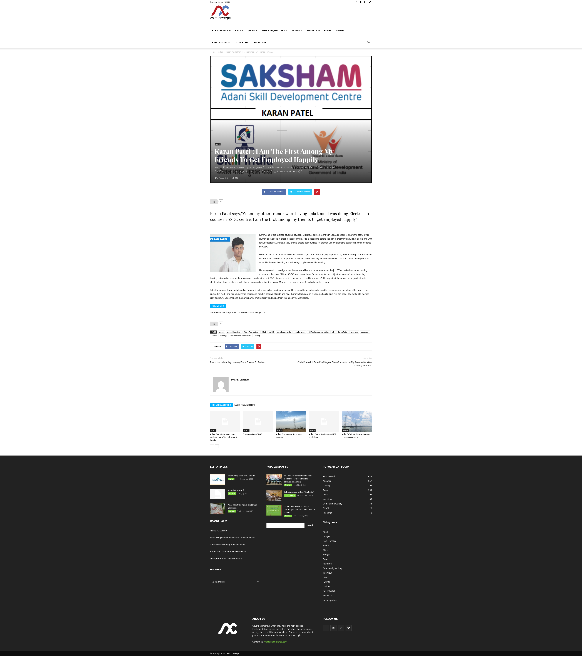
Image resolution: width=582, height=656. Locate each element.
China (325, 494)
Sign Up (340, 30)
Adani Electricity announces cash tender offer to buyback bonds (223, 437)
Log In (327, 30)
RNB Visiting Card (236, 490)
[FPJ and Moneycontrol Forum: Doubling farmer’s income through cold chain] (274, 479)
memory (354, 332)
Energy (296, 30)
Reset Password (221, 42)
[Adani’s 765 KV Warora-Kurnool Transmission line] (357, 421)
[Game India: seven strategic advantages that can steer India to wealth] (274, 510)
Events (231, 479)
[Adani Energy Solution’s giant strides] (291, 421)
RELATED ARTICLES (221, 405)
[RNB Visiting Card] (217, 494)
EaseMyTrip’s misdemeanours (241, 475)
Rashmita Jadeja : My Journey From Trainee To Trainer (237, 362)
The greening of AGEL (253, 434)
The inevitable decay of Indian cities (227, 544)
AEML (264, 332)
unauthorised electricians (240, 335)
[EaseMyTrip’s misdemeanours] (217, 479)
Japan (251, 30)
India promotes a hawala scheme (226, 558)
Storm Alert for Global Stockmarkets (228, 551)
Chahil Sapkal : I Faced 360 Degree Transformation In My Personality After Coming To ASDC (335, 364)
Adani (218, 144)
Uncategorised (330, 600)
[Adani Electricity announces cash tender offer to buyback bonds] (225, 421)
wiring (257, 335)
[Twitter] (369, 2)
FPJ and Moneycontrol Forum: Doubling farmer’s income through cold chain (298, 478)
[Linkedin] (365, 2)
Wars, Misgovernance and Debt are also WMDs (232, 537)
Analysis (232, 511)
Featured (232, 493)
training (223, 335)
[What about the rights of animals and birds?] (217, 508)
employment (299, 332)
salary (214, 335)
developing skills (284, 332)
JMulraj (326, 485)
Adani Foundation (251, 332)
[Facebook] (356, 2)
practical (364, 332)
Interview (327, 499)
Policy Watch (220, 30)
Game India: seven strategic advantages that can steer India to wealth (299, 509)
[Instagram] (360, 2)
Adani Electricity (234, 332)
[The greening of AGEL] (258, 421)
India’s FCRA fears (218, 530)
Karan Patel (342, 332)
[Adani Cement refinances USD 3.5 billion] (324, 421)
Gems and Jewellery (273, 30)
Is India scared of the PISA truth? (299, 492)
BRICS (238, 30)
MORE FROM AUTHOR (245, 405)
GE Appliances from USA (318, 332)
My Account (243, 42)
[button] (368, 42)
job (333, 332)
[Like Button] (214, 201)
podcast (327, 586)
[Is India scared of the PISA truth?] (274, 495)
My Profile (260, 42)
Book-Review (329, 540)
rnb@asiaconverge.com (275, 641)
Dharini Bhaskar (240, 379)
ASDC (271, 332)
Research (312, 30)
